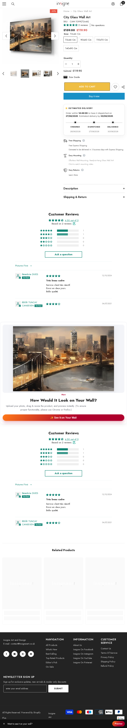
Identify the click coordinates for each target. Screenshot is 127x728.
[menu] (4, 4)
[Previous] (6, 36)
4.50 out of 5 (72, 220)
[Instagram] (15, 654)
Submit (58, 688)
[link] (22, 613)
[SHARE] (122, 87)
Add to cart (86, 86)
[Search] (13, 4)
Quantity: (68, 58)
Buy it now (94, 96)
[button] (71, 25)
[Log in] (113, 4)
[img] (53, 276)
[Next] (55, 36)
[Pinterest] (23, 654)
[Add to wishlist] (115, 87)
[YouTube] (31, 654)
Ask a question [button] (63, 254)
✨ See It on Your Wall (63, 417)
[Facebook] (6, 654)
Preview (118, 724)
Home (66, 11)
